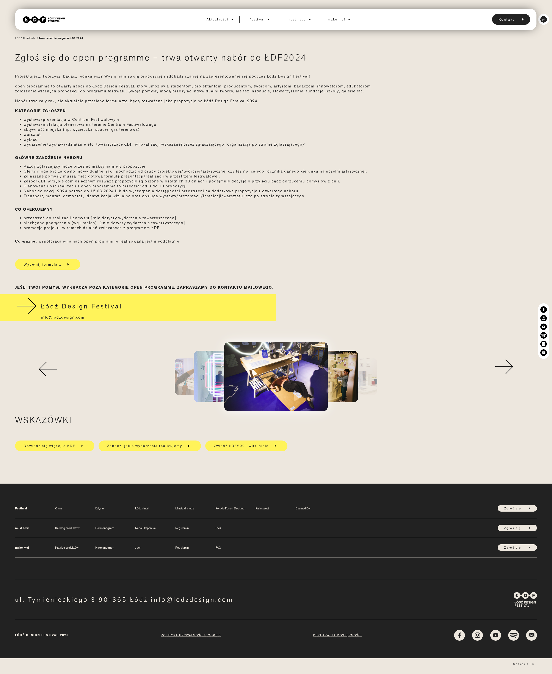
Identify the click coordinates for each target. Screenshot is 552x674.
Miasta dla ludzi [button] (184, 508)
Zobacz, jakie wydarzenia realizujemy (144, 446)
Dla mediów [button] (302, 508)
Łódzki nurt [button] (142, 508)
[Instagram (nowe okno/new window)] (543, 318)
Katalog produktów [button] (67, 528)
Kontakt (506, 19)
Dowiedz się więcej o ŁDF (49, 446)
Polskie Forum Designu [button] (229, 508)
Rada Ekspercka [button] (145, 528)
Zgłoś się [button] (512, 508)
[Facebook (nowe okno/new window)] (543, 309)
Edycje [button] (99, 508)
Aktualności (29, 38)
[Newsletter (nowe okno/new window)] (543, 352)
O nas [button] (58, 508)
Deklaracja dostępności (337, 635)
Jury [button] (137, 547)
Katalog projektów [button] (66, 547)
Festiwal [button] (257, 19)
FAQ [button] (218, 528)
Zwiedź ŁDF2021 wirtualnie (241, 446)
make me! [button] (337, 19)
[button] (48, 368)
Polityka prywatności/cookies (191, 635)
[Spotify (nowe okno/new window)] (543, 335)
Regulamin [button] (182, 528)
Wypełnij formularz (42, 264)
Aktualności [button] (218, 19)
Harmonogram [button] (104, 528)
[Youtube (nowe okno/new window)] (543, 327)
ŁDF (17, 38)
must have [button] (297, 19)
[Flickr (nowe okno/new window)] (543, 344)
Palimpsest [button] (262, 508)
